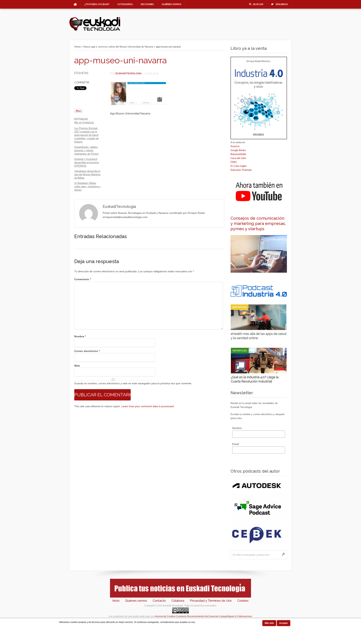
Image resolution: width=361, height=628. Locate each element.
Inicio (116, 600)
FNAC (234, 162)
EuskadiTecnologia (129, 73)
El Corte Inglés (239, 166)
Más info (269, 623)
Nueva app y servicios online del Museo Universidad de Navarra (118, 46)
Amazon (235, 146)
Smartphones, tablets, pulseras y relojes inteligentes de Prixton (86, 150)
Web (77, 365)
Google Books (238, 150)
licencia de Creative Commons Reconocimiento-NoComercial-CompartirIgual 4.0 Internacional (203, 616)
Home (77, 46)
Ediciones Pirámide (241, 170)
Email (235, 444)
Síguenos (282, 4)
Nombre (80, 336)
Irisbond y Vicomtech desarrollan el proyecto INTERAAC (86, 162)
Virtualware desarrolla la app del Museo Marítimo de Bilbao (87, 174)
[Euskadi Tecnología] (94, 30)
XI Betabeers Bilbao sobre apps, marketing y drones (87, 186)
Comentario (82, 279)
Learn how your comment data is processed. (147, 406)
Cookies (243, 600)
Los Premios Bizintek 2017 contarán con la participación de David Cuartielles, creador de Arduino (86, 135)
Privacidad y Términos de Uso (211, 600)
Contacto (159, 600)
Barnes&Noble (238, 154)
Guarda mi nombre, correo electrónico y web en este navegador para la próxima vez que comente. (133, 383)
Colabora (177, 600)
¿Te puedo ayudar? (96, 4)
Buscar (258, 4)
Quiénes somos (171, 4)
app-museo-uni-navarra (120, 60)
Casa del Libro (238, 158)
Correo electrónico (87, 351)
